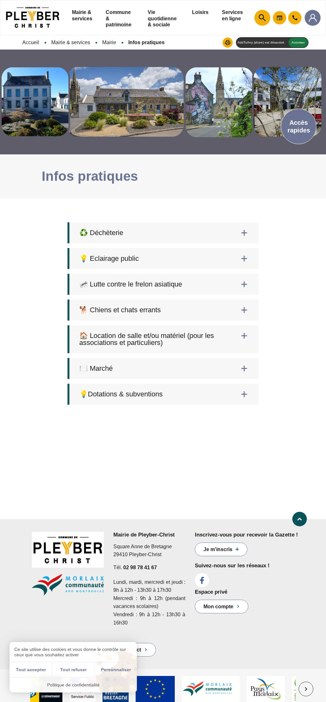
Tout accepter (31, 669)
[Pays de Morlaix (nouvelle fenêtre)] (266, 689)
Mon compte (218, 606)
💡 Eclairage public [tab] (109, 258)
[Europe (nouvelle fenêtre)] (155, 689)
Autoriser (298, 42)
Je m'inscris (217, 549)
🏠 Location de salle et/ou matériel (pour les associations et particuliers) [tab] (146, 339)
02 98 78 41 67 (140, 567)
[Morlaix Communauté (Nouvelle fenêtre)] (68, 588)
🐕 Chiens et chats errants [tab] (120, 310)
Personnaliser (116, 669)
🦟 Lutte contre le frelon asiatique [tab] (130, 284)
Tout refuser (73, 669)
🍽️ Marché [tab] (96, 368)
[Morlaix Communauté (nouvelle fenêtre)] (211, 689)
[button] (228, 42)
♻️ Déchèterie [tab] (101, 233)
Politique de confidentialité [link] (73, 684)
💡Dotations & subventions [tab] (121, 394)
